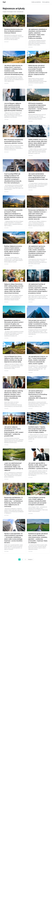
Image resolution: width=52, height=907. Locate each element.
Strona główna (45, 2)
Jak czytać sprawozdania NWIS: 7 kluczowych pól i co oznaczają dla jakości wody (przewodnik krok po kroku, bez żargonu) (38, 177)
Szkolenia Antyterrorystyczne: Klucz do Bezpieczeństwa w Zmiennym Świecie (13, 31)
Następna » (30, 559)
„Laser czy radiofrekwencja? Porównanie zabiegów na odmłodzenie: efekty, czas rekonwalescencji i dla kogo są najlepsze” (13, 466)
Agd (4, 2)
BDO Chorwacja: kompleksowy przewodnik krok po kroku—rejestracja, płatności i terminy (13, 141)
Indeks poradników (36, 2)
